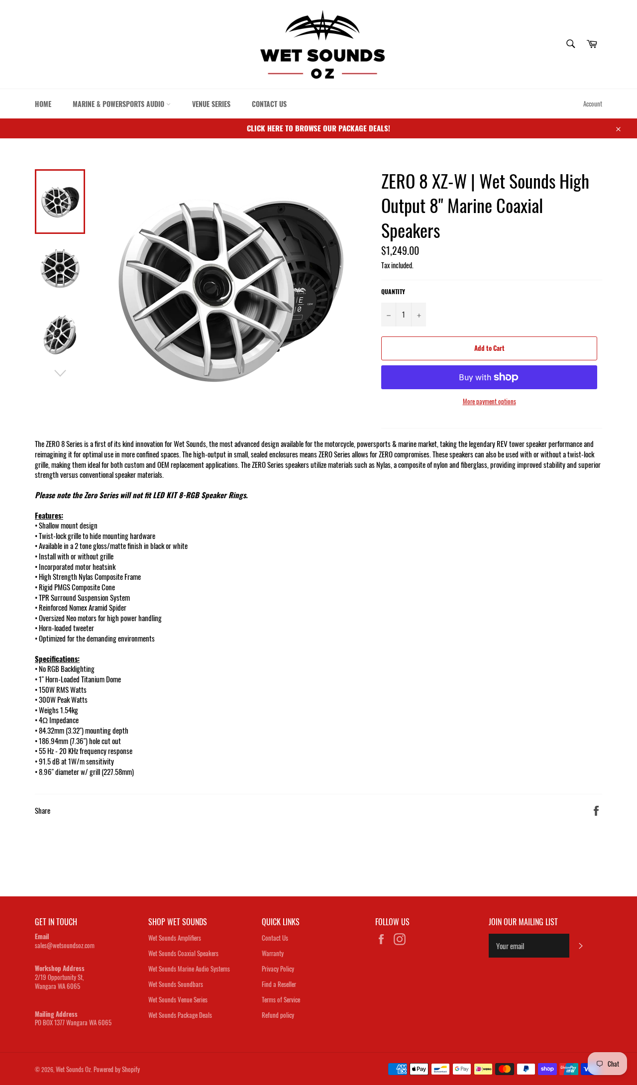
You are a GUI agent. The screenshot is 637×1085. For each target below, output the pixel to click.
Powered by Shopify (117, 1069)
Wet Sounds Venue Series (178, 999)
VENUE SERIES (211, 104)
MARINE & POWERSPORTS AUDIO (119, 104)
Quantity (393, 292)
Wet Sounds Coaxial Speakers (183, 953)
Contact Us (275, 938)
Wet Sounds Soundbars (175, 984)
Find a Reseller (279, 984)
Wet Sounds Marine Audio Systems (189, 969)
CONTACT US (269, 104)
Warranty (273, 953)
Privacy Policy (278, 969)
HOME (43, 104)
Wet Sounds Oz (73, 1069)
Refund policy (278, 1015)
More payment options (489, 401)
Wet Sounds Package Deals (180, 1015)
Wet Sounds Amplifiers (174, 938)
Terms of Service (281, 999)
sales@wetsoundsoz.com (65, 945)
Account (592, 103)
